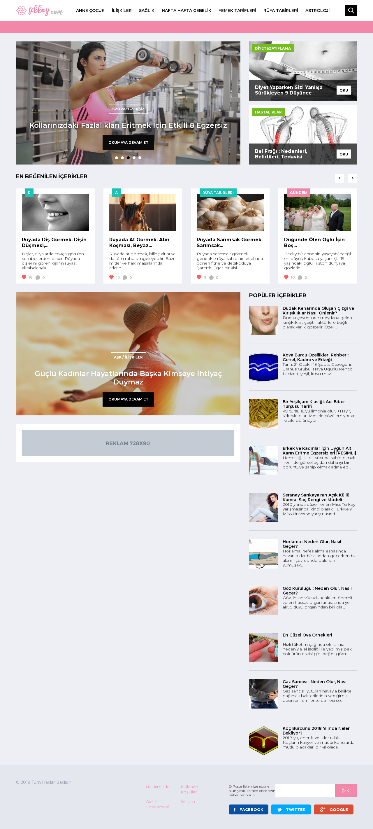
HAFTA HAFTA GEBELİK (186, 10)
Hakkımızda (157, 786)
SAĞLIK (146, 10)
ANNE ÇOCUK (90, 10)
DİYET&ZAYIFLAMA (273, 48)
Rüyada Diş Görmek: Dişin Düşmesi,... (54, 242)
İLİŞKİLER (122, 10)
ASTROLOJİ (317, 10)
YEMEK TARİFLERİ (237, 10)
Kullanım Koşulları (189, 789)
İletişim (188, 801)
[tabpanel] (128, 103)
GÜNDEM (298, 192)
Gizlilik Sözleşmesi (157, 804)
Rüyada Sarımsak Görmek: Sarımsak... (230, 242)
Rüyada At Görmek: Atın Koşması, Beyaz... (139, 242)
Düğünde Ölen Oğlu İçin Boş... (314, 242)
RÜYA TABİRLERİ (280, 10)
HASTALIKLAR (268, 112)
